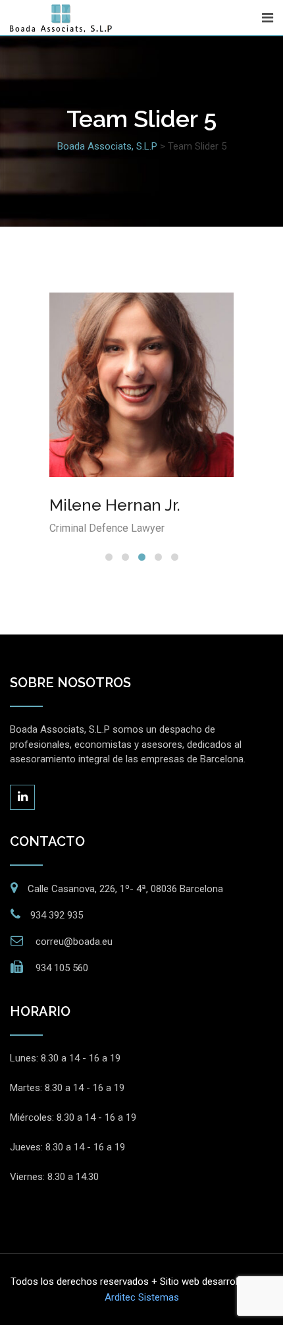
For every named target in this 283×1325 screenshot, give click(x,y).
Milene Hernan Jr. (114, 505)
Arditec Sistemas (142, 1297)
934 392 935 (56, 915)
